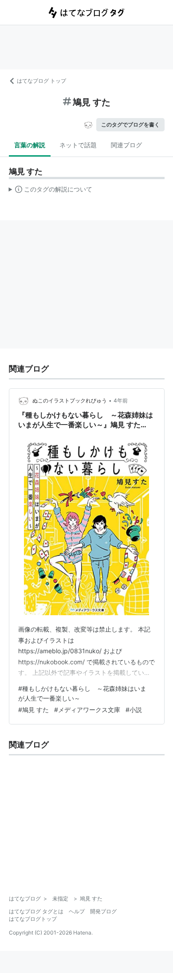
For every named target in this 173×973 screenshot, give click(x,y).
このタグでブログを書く (130, 124)
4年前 (121, 400)
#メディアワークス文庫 (87, 709)
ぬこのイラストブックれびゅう (69, 400)
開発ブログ (103, 911)
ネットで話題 (78, 145)
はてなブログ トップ (41, 80)
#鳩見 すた (33, 709)
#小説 (134, 709)
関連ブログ (126, 145)
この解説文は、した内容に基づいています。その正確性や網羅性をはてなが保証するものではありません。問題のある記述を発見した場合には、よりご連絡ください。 (51, 191)
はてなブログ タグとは (36, 911)
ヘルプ (77, 911)
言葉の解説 (29, 145)
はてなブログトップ (33, 919)
